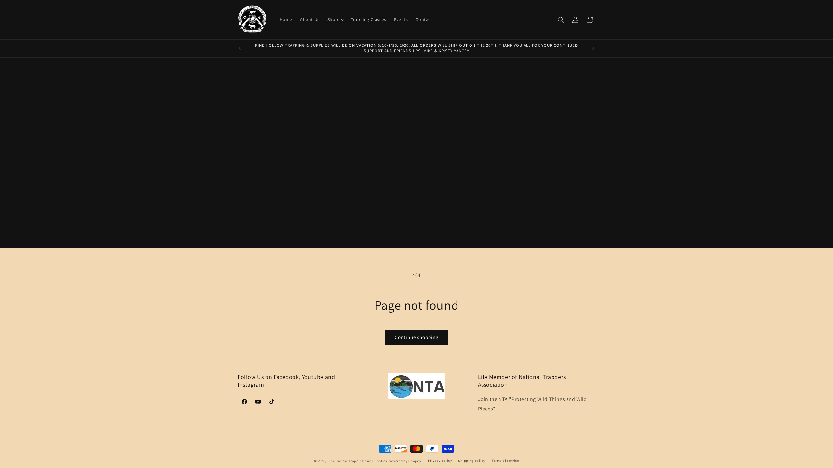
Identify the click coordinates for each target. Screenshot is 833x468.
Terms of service (505, 460)
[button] (335, 19)
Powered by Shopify (405, 461)
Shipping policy (471, 460)
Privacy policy (440, 460)
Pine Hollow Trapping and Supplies (357, 461)
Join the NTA (493, 399)
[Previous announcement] (240, 48)
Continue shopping (417, 337)
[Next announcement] (593, 48)
